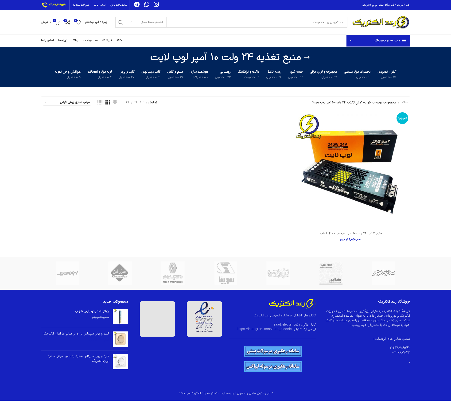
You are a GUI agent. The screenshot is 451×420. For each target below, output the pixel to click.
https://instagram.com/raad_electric (264, 329)
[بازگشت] (307, 57)
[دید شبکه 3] (107, 102)
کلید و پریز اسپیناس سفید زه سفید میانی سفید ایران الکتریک (78, 358)
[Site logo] (381, 21)
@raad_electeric (286, 324)
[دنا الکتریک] (173, 273)
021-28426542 (57, 5)
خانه (404, 102)
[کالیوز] (330, 273)
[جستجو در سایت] (120, 22)
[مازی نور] (383, 273)
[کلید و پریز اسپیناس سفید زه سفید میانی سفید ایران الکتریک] (120, 362)
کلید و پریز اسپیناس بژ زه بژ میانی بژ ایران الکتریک (76, 333)
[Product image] (351, 170)
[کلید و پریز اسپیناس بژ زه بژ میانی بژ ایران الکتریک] (120, 339)
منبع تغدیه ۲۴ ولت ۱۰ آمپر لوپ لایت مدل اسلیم (350, 233)
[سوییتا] (225, 273)
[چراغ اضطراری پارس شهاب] (120, 316)
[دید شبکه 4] (99, 102)
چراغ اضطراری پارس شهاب (92, 311)
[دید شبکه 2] (115, 102)
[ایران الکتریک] (67, 273)
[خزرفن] (120, 273)
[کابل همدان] (278, 273)
